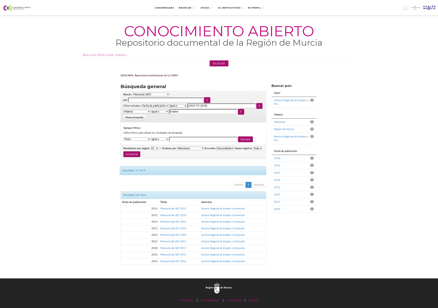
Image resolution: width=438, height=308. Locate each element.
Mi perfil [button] (254, 7)
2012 (277, 194)
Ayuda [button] (205, 7)
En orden (210, 148)
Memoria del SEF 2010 (173, 215)
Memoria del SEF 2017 (173, 248)
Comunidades (164, 7)
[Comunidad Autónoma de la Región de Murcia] (218, 288)
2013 (277, 187)
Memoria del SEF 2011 (173, 241)
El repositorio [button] (229, 7)
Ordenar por (169, 148)
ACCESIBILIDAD (210, 300)
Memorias (279, 122)
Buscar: (127, 94)
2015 (277, 173)
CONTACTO (186, 300)
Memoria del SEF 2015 (173, 254)
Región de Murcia (284, 129)
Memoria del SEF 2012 (173, 208)
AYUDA (253, 300)
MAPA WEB (234, 300)
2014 (277, 180)
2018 (277, 158)
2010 (277, 209)
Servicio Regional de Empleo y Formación (223, 208)
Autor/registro (243, 148)
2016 (277, 165)
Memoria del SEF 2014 (173, 228)
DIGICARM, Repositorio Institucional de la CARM (149, 75)
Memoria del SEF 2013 (173, 222)
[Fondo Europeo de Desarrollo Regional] (383, 9)
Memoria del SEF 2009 (173, 235)
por (125, 100)
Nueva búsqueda (134, 117)
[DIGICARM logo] (36, 8)
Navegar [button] (185, 7)
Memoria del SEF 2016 (173, 261)
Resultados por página (136, 148)
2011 (277, 202)
